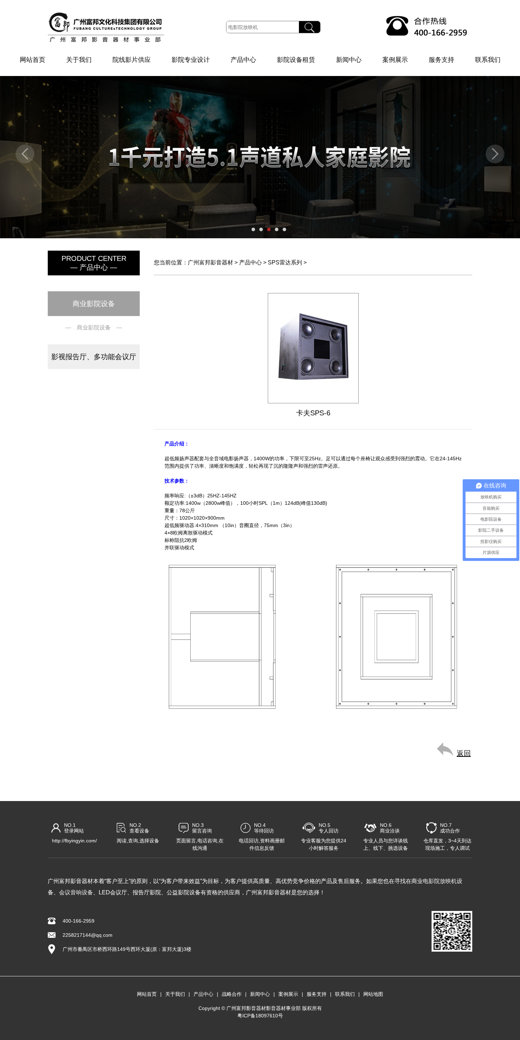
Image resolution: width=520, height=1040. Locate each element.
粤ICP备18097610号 (260, 1015)
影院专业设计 (191, 59)
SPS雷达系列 (285, 262)
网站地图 (373, 994)
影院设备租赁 (296, 59)
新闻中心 (349, 59)
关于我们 (79, 59)
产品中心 (243, 59)
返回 (464, 753)
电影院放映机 (440, 881)
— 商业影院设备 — (93, 328)
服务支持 (441, 59)
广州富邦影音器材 (210, 262)
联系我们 (488, 59)
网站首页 (32, 59)
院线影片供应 (131, 59)
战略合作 (232, 994)
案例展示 (395, 59)
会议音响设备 (76, 892)
